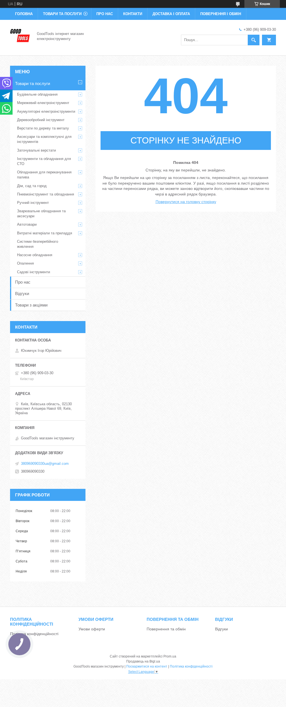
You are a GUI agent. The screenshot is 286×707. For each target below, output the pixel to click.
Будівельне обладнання (37, 94)
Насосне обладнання (34, 255)
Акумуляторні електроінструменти (46, 111)
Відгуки (22, 293)
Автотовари (27, 224)
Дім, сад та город (32, 186)
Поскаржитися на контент (146, 666)
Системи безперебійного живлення (37, 244)
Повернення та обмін (166, 629)
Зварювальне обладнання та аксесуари (41, 213)
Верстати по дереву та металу (43, 128)
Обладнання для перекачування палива (44, 174)
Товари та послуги (62, 14)
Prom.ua (169, 656)
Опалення (25, 263)
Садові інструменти (33, 272)
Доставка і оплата (171, 14)
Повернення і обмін (220, 14)
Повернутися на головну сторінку (186, 201)
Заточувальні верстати (36, 150)
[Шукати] (253, 40)
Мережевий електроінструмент (43, 103)
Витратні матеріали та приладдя (44, 233)
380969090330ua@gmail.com (45, 463)
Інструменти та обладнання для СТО (44, 161)
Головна (24, 14)
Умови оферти (91, 629)
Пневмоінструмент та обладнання (45, 194)
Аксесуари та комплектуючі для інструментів (44, 139)
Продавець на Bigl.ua (143, 661)
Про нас (104, 14)
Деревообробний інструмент (41, 120)
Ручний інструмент (33, 203)
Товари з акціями (31, 305)
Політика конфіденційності (34, 633)
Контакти (132, 14)
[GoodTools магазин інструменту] (20, 36)
